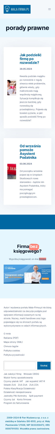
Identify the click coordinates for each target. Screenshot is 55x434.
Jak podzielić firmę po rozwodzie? (31, 59)
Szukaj (43, 365)
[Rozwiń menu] (49, 9)
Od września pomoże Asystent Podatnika (30, 151)
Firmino (42, 259)
